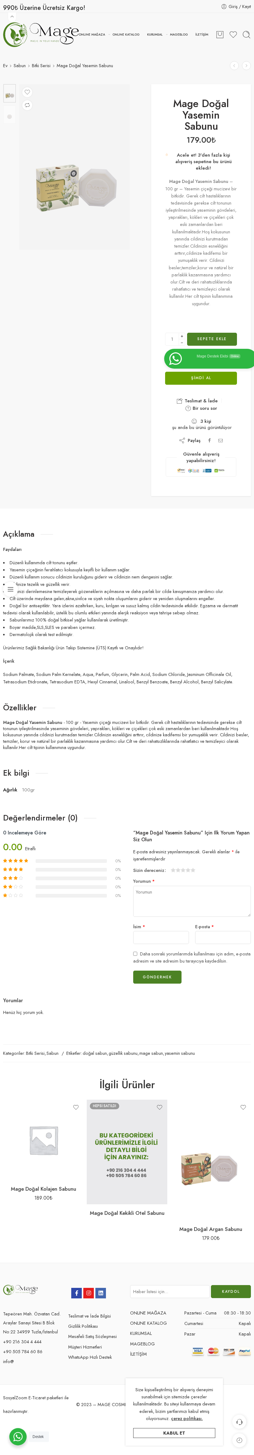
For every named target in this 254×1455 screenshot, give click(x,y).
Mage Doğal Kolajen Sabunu (43, 1189)
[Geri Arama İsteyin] (239, 1422)
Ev (5, 65)
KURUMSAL (155, 34)
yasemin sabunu (180, 1053)
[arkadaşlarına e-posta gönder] (220, 440)
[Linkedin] (100, 1293)
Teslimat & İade (200, 400)
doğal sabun (95, 1053)
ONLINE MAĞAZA (92, 34)
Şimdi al (201, 378)
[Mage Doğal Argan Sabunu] (210, 1160)
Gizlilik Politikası (83, 1326)
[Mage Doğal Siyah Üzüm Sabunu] (246, 65)
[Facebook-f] (76, 1293)
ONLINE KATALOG (126, 34)
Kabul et (174, 1433)
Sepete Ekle (212, 339)
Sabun (20, 65)
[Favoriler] (27, 92)
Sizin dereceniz (148, 870)
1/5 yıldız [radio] (173, 870)
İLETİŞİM (201, 34)
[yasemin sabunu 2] (9, 93)
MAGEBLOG (179, 34)
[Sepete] (220, 34)
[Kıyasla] (27, 105)
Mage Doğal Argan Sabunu (210, 1229)
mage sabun (151, 1053)
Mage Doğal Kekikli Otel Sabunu (127, 1213)
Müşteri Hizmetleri (85, 1347)
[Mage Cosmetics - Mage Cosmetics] (41, 34)
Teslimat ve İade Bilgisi (89, 1316)
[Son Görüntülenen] (239, 1440)
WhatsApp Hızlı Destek (90, 1357)
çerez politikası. (187, 1418)
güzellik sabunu (123, 1053)
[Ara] (246, 34)
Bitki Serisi (41, 65)
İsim (139, 926)
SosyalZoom (15, 1397)
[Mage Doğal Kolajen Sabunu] (43, 1140)
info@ (8, 1361)
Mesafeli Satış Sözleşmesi (92, 1336)
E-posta (204, 926)
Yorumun (144, 881)
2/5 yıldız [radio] (176, 870)
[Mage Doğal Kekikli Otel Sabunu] (127, 1152)
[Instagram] (88, 1293)
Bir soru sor (204, 408)
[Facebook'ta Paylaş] (209, 440)
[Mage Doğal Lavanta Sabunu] (234, 65)
